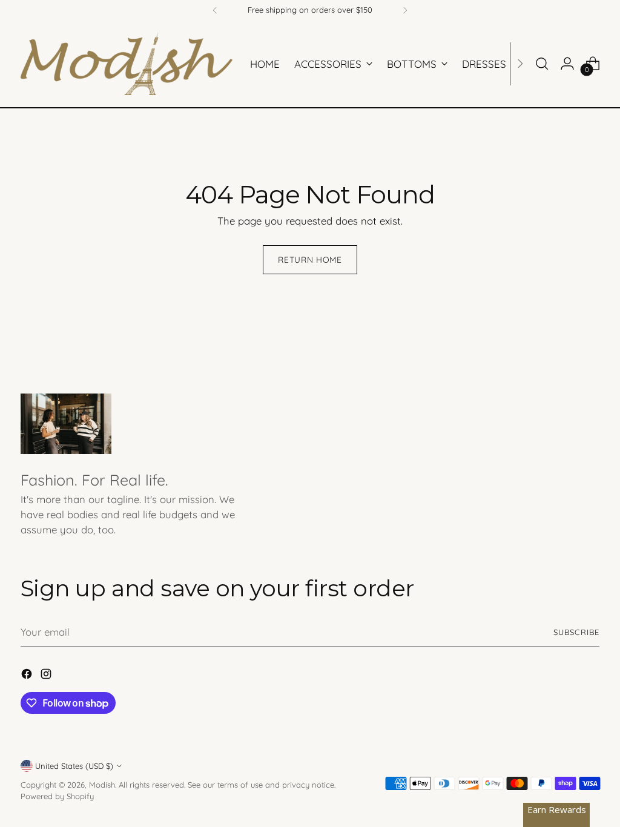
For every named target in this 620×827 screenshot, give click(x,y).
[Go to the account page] (567, 63)
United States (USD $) (74, 766)
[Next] (405, 10)
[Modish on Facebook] (28, 676)
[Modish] (126, 64)
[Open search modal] (542, 63)
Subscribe (576, 632)
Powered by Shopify (57, 796)
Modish (102, 784)
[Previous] (215, 10)
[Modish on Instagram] (47, 676)
